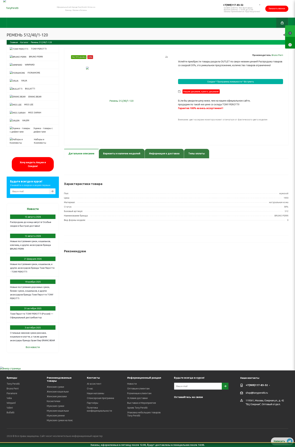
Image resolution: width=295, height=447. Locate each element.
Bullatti (10, 412)
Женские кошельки (58, 391)
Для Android (185, 413)
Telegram (185, 405)
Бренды (12, 377)
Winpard (11, 403)
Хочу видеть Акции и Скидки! (33, 164)
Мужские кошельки (58, 410)
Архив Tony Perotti (137, 407)
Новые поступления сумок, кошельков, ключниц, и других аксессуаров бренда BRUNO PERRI (30, 245)
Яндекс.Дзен (220, 405)
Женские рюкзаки (57, 396)
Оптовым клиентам (138, 388)
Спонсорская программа (100, 398)
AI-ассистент (94, 383)
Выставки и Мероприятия (141, 403)
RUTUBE (177, 413)
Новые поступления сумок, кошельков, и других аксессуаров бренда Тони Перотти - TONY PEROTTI (32, 268)
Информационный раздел (144, 377)
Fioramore (12, 393)
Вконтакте (177, 405)
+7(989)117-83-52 (233, 4)
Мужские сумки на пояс (60, 420)
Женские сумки (55, 386)
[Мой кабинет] (282, 23)
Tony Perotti (13, 383)
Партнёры (92, 403)
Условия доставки (137, 398)
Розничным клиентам (139, 393)
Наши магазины (95, 393)
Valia (9, 398)
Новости (33, 208)
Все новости (33, 347)
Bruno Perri (277, 55)
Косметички (53, 401)
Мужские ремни (56, 415)
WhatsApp (211, 405)
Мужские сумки (55, 406)
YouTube (194, 405)
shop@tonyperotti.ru (257, 393)
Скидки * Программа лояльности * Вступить (230, 81)
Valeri (10, 407)
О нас (90, 388)
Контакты (93, 377)
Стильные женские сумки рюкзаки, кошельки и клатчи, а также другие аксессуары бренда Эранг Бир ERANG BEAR (32, 337)
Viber (203, 405)
